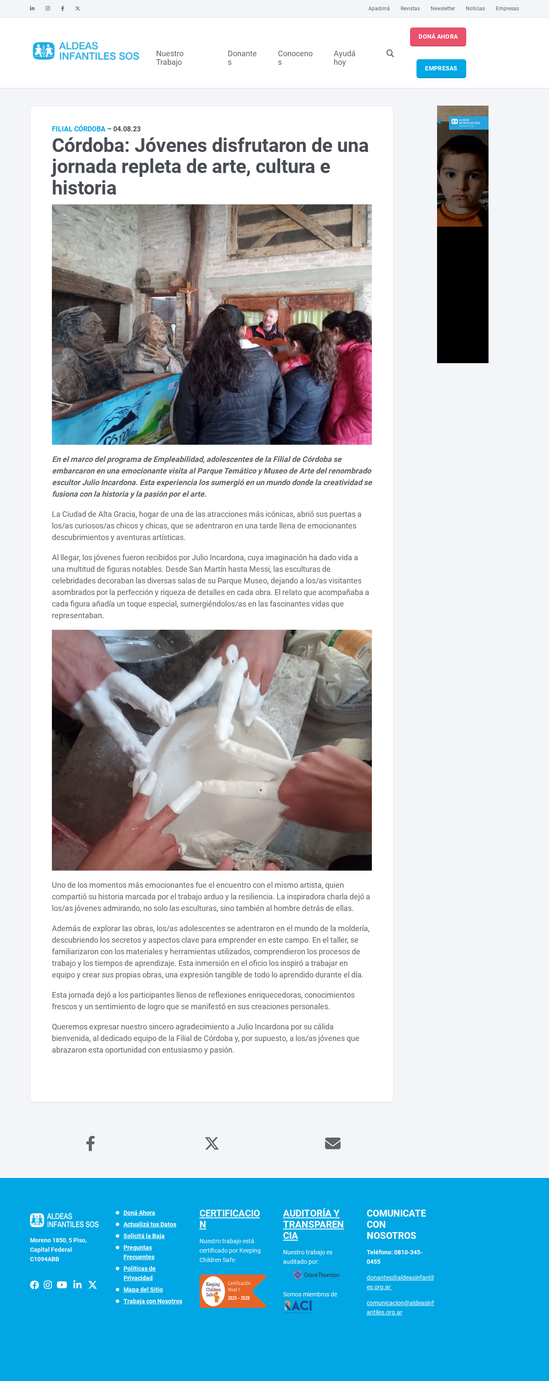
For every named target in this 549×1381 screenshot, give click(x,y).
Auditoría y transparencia (313, 1224)
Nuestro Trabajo (170, 56)
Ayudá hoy (345, 56)
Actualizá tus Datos (150, 1224)
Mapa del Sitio (143, 1289)
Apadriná (379, 9)
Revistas (410, 9)
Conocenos (295, 56)
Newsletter (443, 9)
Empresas (507, 9)
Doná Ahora (438, 36)
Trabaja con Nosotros (153, 1301)
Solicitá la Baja (144, 1235)
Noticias (475, 9)
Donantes (242, 56)
